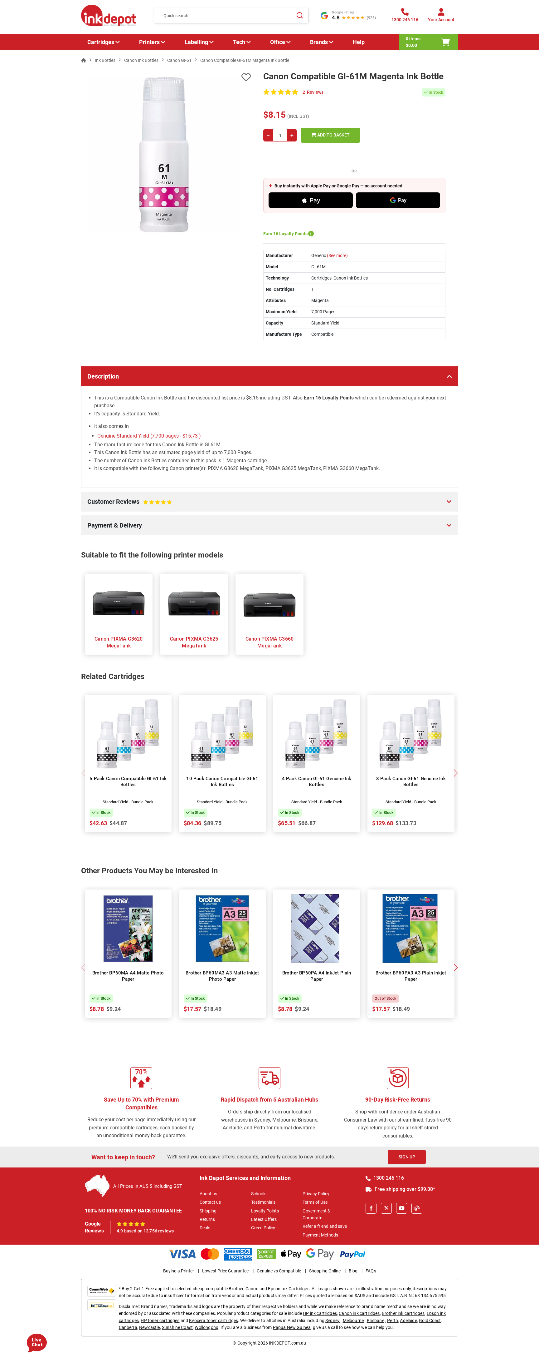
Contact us (210, 1202)
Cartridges (100, 42)
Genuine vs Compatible (279, 1270)
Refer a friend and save (325, 1226)
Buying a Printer (178, 1270)
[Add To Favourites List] (166, 77)
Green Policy (263, 1227)
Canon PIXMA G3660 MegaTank (269, 642)
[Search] (300, 15)
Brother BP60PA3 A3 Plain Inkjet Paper (411, 976)
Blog (353, 1270)
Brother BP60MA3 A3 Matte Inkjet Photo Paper (222, 976)
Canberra (128, 1327)
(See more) (337, 255)
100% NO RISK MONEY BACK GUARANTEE (133, 1211)
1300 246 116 (388, 1178)
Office (277, 42)
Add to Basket (333, 134)
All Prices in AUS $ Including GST (147, 1186)
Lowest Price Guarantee (225, 1270)
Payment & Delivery (114, 525)
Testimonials (263, 1202)
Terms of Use (315, 1202)
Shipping (208, 1210)
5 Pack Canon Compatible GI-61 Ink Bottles (128, 782)
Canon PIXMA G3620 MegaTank (119, 642)
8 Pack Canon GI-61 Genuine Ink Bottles (411, 782)
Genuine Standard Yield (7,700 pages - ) (149, 436)
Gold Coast (430, 1320)
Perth (392, 1320)
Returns (207, 1219)
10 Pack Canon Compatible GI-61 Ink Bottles (222, 782)
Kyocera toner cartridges (213, 1320)
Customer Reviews (122, 505)
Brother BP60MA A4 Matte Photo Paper (128, 976)
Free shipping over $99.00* (404, 1189)
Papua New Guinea (292, 1327)
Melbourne (353, 1320)
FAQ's (371, 1270)
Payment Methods (320, 1234)
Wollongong (206, 1327)
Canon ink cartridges (359, 1313)
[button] (456, 773)
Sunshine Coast (177, 1327)
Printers (149, 42)
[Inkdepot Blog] (417, 1208)
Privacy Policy (316, 1193)
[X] (386, 1208)
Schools (258, 1193)
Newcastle (149, 1327)
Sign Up (407, 1156)
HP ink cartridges (320, 1313)
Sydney (332, 1320)
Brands (319, 42)
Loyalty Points (265, 1210)
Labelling (196, 42)
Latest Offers (264, 1219)
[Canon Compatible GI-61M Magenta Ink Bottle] (166, 155)
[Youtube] (401, 1208)
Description (103, 376)
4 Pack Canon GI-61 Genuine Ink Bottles (317, 782)
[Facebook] (371, 1208)
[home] (83, 60)
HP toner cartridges (160, 1320)
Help (359, 42)
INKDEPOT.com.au (287, 1343)
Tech (239, 42)
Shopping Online (325, 1270)
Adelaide (408, 1320)
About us (208, 1193)
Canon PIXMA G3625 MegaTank (194, 642)
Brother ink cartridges (403, 1313)
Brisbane (375, 1320)
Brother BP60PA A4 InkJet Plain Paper (316, 976)
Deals (205, 1227)
